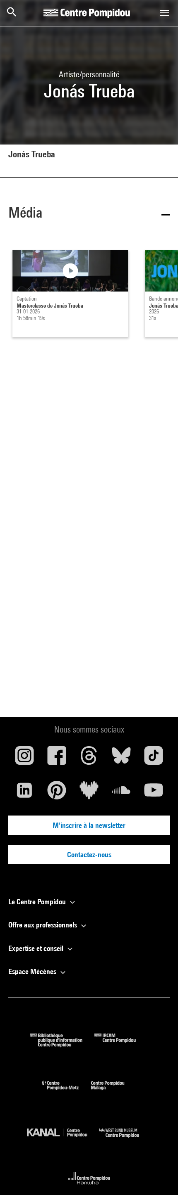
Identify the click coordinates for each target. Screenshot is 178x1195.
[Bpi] (62, 1044)
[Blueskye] (121, 758)
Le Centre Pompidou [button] (37, 901)
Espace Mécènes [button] (33, 971)
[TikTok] (153, 758)
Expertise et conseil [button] (36, 948)
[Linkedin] (24, 793)
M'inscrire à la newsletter (89, 825)
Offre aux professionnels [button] (43, 924)
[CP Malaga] (114, 1092)
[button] (89, 214)
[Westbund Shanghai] (125, 1139)
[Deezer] (89, 793)
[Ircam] (121, 1044)
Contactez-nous (89, 854)
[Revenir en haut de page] (158, 1175)
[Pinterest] (57, 793)
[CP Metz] (66, 1092)
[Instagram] (24, 758)
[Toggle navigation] (164, 13)
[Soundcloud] (121, 793)
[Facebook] (57, 758)
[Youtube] (153, 793)
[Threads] (89, 758)
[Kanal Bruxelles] (63, 1139)
